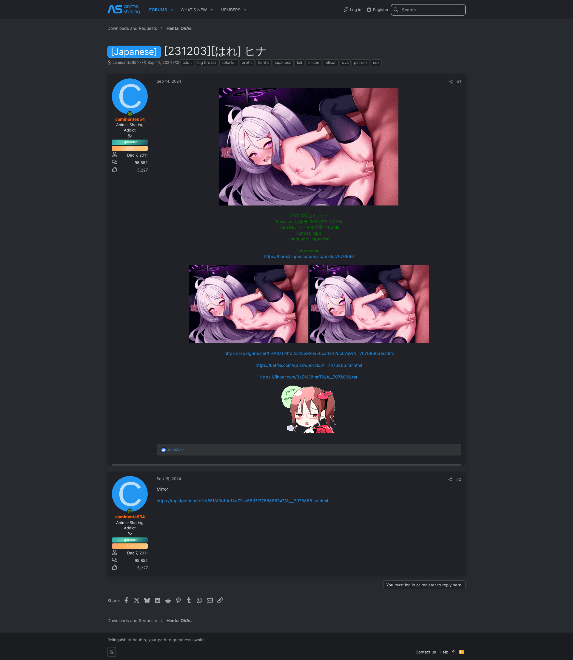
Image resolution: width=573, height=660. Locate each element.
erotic (247, 62)
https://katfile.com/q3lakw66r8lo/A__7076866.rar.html (309, 365)
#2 (458, 479)
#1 (459, 81)
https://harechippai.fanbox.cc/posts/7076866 (309, 256)
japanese (283, 62)
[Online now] (130, 113)
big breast (206, 62)
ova (345, 62)
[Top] (454, 651)
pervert (361, 62)
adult (187, 62)
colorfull (228, 62)
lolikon (331, 62)
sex (376, 62)
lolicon (313, 62)
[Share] (451, 81)
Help (444, 652)
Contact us (426, 652)
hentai (263, 62)
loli (299, 62)
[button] (172, 10)
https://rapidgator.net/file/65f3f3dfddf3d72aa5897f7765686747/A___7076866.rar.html (242, 500)
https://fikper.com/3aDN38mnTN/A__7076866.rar (309, 376)
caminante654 (126, 62)
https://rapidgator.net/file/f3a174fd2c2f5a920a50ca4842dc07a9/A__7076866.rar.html (309, 353)
